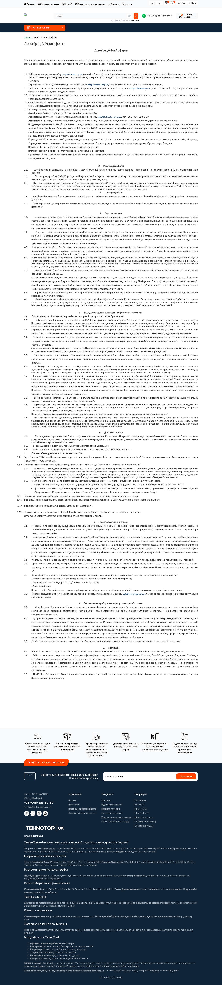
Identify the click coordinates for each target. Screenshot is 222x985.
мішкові (106, 929)
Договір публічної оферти (81, 813)
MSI (80, 875)
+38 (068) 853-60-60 (158, 15)
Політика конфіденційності (82, 808)
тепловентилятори (71, 916)
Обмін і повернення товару (115, 821)
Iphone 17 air (141, 808)
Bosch (58, 889)
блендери (165, 902)
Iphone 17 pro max (144, 817)
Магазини (127, 4)
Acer (53, 875)
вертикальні (123, 929)
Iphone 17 (139, 804)
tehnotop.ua (49, 848)
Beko (51, 889)
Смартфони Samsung (145, 821)
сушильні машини (174, 889)
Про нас (30, 4)
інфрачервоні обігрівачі (107, 916)
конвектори (88, 916)
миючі (113, 929)
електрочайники (188, 902)
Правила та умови (110, 808)
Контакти (114, 4)
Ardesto (44, 889)
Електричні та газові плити (37, 902)
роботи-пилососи (142, 929)
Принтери (173, 875)
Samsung (79, 889)
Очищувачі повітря (129, 916)
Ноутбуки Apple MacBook (37, 875)
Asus (58, 875)
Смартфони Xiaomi (144, 825)
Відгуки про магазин (111, 804)
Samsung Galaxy (110, 862)
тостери (175, 902)
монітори (140, 875)
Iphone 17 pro (141, 813)
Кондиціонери (31, 916)
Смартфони (140, 800)
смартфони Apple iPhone (44, 862)
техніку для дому (164, 963)
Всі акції (68, 4)
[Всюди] (129, 15)
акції (65, 966)
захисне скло (65, 865)
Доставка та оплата (49, 4)
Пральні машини (130, 889)
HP (68, 875)
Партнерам (74, 804)
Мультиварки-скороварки (118, 902)
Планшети (29, 865)
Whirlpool (89, 889)
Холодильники (31, 889)
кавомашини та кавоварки (145, 902)
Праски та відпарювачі (35, 929)
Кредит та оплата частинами (91, 4)
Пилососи (88, 929)
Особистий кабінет (187, 3)
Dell (64, 875)
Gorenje (66, 889)
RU (159, 3)
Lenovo (74, 875)
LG (72, 889)
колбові (97, 929)
